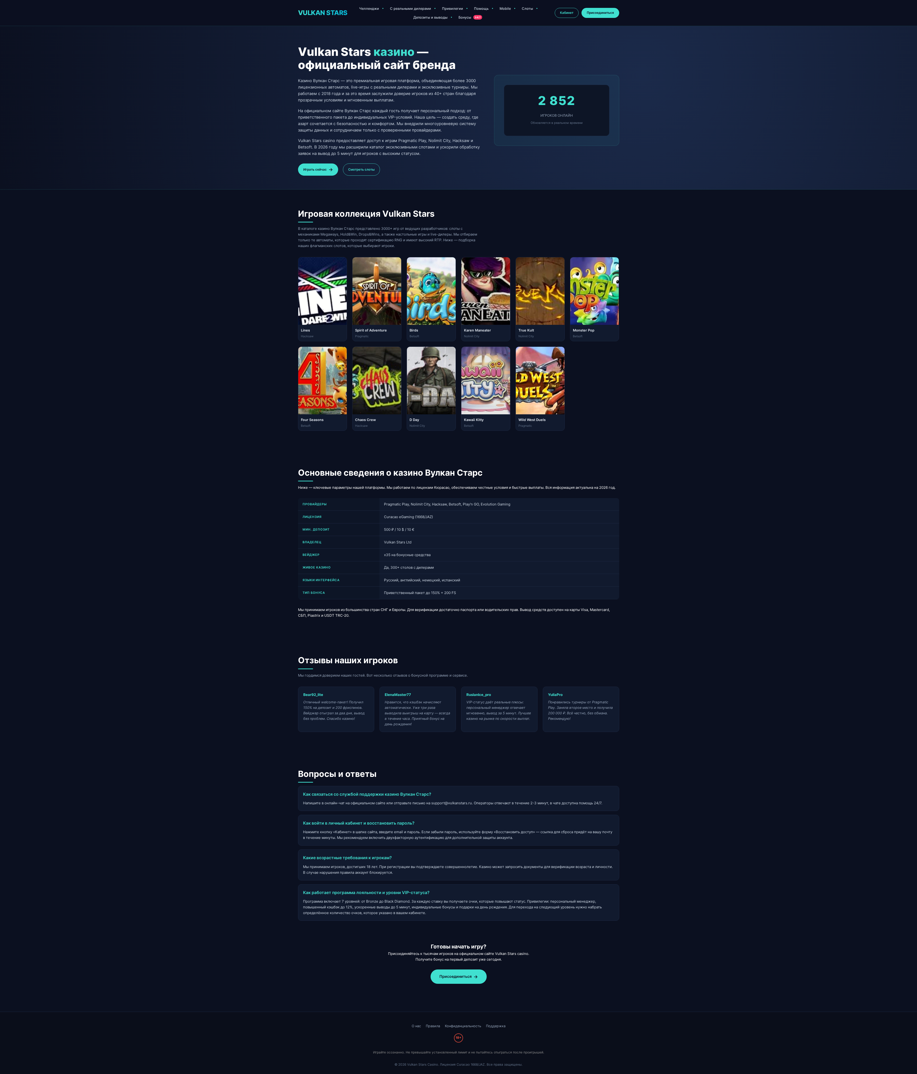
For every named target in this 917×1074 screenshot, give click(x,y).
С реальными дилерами (410, 8)
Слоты (527, 8)
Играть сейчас (315, 169)
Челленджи (369, 8)
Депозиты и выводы (430, 17)
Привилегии (452, 8)
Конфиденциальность (463, 1026)
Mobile (505, 8)
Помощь (481, 8)
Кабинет (566, 13)
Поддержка (496, 1026)
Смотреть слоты (361, 169)
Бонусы (469, 17)
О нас (416, 1026)
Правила (433, 1026)
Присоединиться (600, 13)
